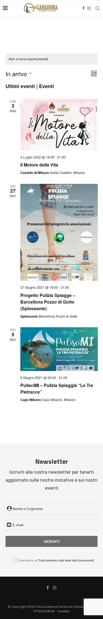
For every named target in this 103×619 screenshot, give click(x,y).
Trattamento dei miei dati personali (66, 560)
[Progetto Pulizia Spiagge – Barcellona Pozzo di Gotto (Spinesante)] (59, 232)
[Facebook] (83, 8)
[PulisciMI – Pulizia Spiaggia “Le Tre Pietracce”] (59, 349)
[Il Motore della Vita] (59, 125)
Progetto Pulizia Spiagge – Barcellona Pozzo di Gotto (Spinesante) (47, 302)
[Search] (97, 8)
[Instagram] (89, 8)
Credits (64, 611)
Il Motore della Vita (39, 165)
